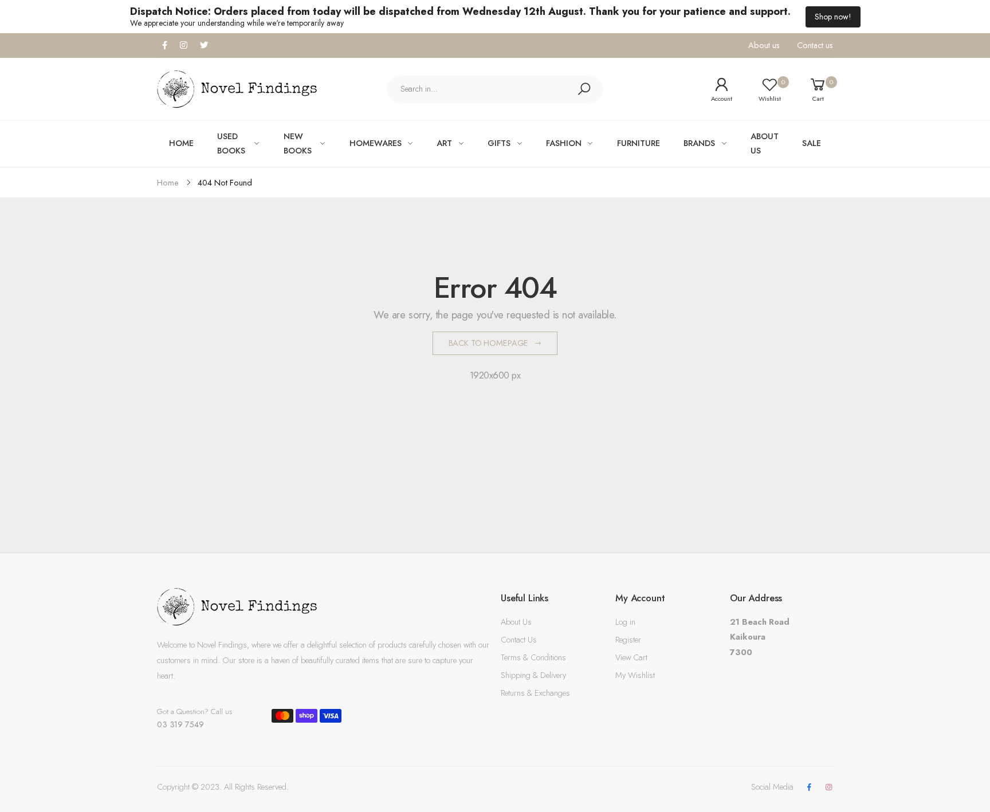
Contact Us (519, 639)
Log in (625, 622)
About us (764, 45)
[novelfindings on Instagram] (829, 788)
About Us (516, 622)
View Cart (631, 657)
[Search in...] (584, 89)
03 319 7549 (180, 724)
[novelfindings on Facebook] (809, 788)
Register (628, 639)
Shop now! (833, 16)
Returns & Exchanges (535, 693)
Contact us (815, 45)
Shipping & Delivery (533, 675)
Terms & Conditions (533, 657)
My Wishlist (635, 675)
